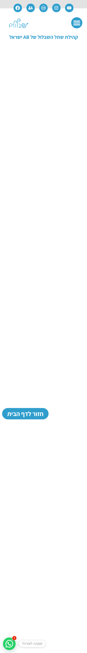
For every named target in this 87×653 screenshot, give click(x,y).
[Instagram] (56, 7)
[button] (76, 22)
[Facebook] (17, 7)
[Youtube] (69, 7)
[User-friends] (30, 7)
